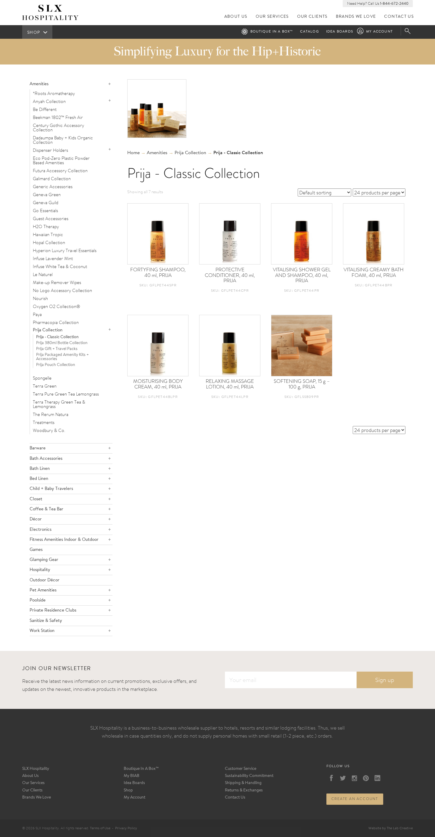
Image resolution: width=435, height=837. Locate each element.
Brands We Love (356, 17)
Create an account (354, 798)
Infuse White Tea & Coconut (60, 266)
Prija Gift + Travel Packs (57, 349)
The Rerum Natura (50, 414)
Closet (36, 499)
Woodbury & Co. (49, 430)
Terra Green (45, 386)
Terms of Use (100, 828)
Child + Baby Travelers (51, 489)
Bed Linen (39, 479)
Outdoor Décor (44, 580)
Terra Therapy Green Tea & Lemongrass (59, 404)
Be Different (45, 109)
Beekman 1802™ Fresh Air (58, 117)
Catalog (309, 31)
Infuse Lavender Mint (53, 258)
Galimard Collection (52, 178)
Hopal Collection (49, 242)
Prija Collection (47, 330)
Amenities (39, 84)
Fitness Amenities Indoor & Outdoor (64, 540)
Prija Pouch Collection (55, 365)
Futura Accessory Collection (60, 170)
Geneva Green (47, 194)
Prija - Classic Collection (57, 337)
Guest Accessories (50, 218)
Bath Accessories (46, 459)
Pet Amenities (43, 590)
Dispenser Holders (50, 150)
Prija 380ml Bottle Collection (62, 343)
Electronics (40, 530)
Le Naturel (43, 274)
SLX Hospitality (35, 769)
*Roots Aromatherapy (54, 93)
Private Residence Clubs (53, 610)
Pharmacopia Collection (56, 322)
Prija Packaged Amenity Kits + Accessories (62, 357)
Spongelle (42, 378)
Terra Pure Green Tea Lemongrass (66, 394)
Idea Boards (339, 31)
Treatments (43, 422)
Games (36, 550)
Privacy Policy (126, 828)
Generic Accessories (52, 186)
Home (133, 153)
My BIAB (131, 776)
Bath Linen (40, 469)
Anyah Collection (49, 101)
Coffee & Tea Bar (46, 509)
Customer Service (240, 769)
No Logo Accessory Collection (62, 290)
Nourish (40, 298)
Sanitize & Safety (46, 621)
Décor (36, 519)
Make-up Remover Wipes (57, 282)
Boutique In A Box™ (141, 769)
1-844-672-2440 (394, 4)
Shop (128, 790)
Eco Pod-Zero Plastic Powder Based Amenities (61, 160)
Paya (37, 314)
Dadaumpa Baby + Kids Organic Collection (63, 140)
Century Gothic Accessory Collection (58, 127)
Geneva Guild (45, 202)
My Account (379, 31)
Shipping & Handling (243, 783)
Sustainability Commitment (249, 776)
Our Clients (312, 17)
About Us (235, 17)
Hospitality (40, 570)
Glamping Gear (44, 560)
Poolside (38, 600)
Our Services (272, 17)
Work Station (42, 631)
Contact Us (399, 17)
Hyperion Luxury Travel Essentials (64, 250)
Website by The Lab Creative (390, 828)
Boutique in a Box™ (271, 31)
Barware (38, 448)
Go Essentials (45, 210)
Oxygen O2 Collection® (56, 306)
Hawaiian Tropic (48, 234)
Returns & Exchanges (244, 790)
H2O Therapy (46, 226)
